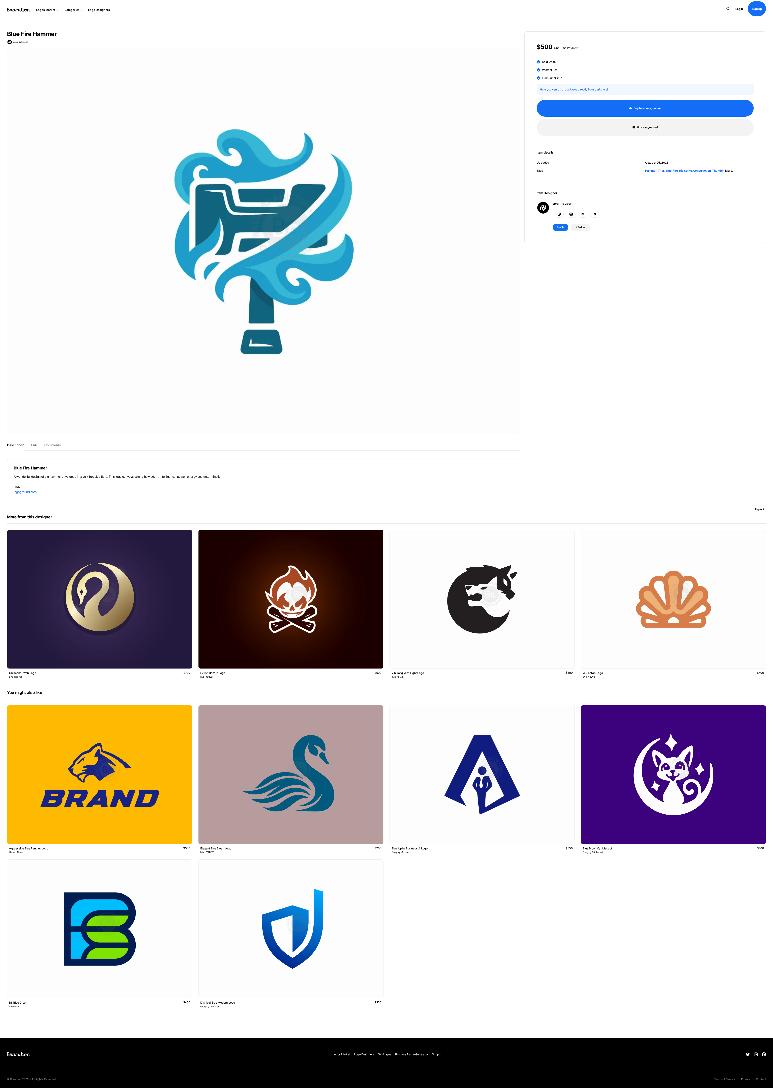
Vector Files (549, 70)
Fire (675, 170)
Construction (702, 170)
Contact (761, 1079)
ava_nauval (20, 42)
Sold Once (549, 61)
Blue (668, 170)
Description (15, 445)
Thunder (718, 170)
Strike (688, 170)
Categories (72, 9)
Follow (581, 227)
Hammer (651, 170)
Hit (681, 170)
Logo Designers (99, 9)
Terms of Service (724, 1079)
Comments (52, 445)
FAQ (34, 445)
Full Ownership (552, 78)
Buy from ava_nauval (647, 108)
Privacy (745, 1079)
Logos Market (46, 9)
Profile (560, 227)
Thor (661, 170)
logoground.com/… (26, 492)
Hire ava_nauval (647, 127)
